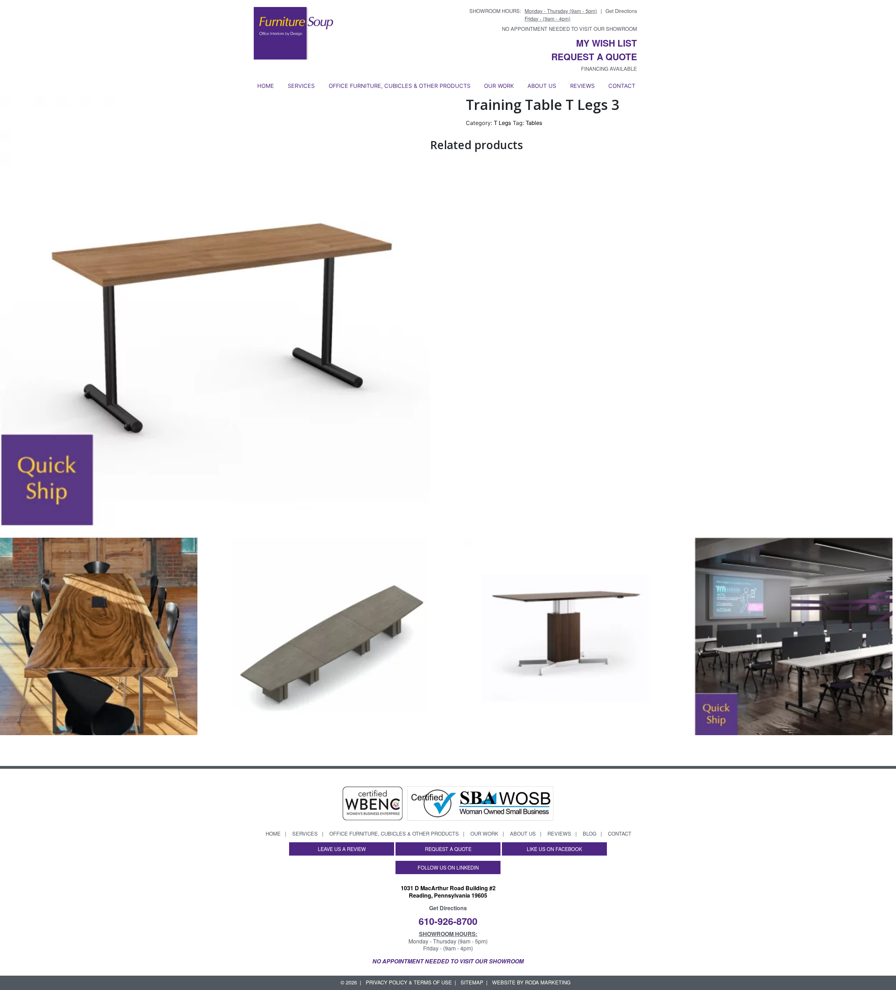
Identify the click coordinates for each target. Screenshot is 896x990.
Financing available (609, 68)
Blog (589, 833)
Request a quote (594, 56)
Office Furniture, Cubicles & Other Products (399, 85)
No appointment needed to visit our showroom (569, 28)
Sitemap (472, 982)
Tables (534, 123)
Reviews (582, 85)
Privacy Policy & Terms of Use (409, 982)
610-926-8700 (448, 921)
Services (301, 85)
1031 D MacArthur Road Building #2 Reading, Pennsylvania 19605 (448, 891)
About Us (541, 85)
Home (265, 85)
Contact (621, 85)
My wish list (606, 42)
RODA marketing (547, 982)
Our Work (499, 85)
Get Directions (621, 10)
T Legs (502, 123)
